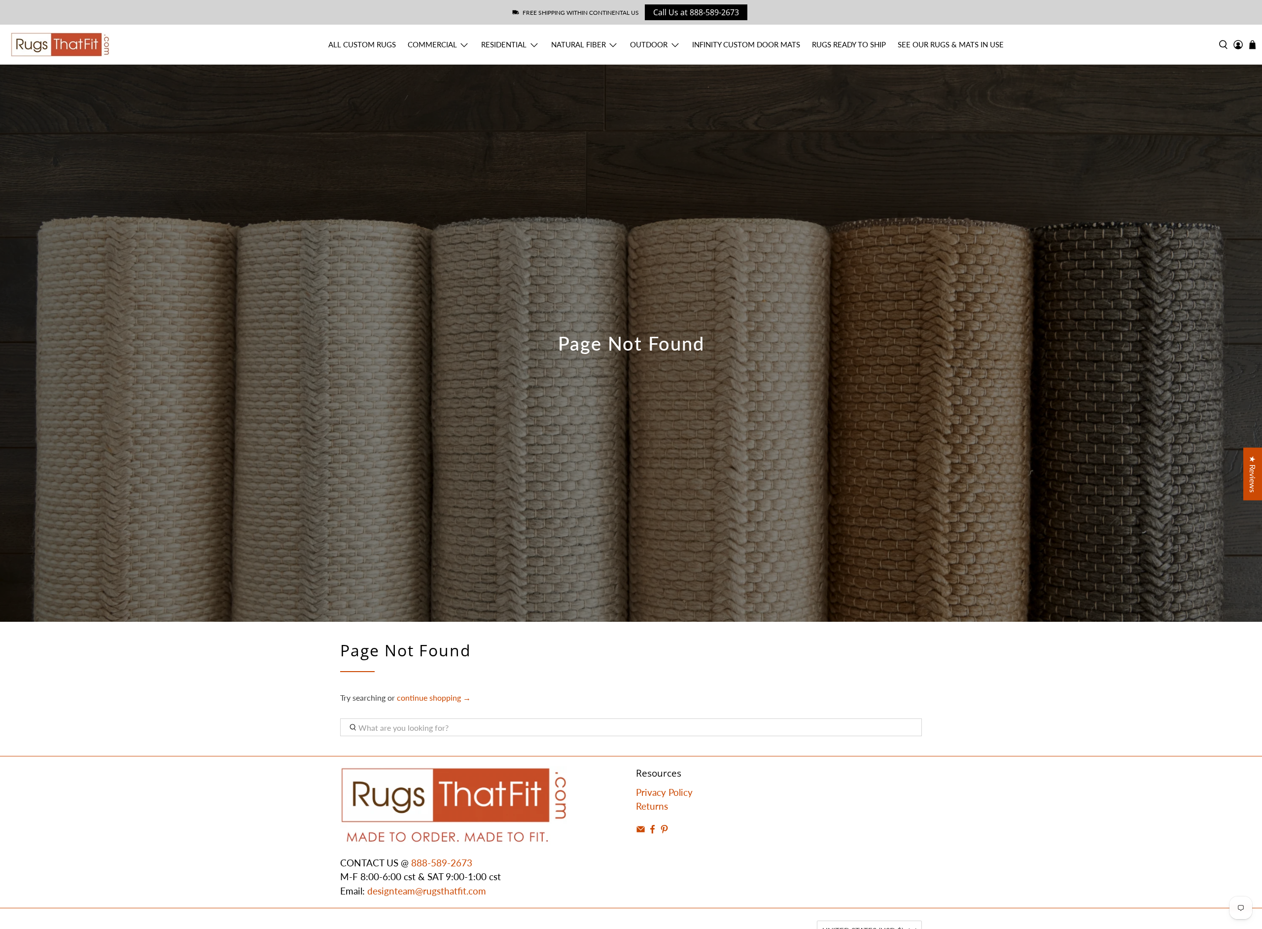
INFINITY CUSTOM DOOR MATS (746, 44)
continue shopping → (434, 697)
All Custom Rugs (362, 44)
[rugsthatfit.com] (60, 45)
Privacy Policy (664, 792)
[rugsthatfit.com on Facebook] (652, 830)
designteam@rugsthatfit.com (426, 890)
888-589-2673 (441, 862)
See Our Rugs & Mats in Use (951, 44)
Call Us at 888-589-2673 (696, 12)
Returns (652, 806)
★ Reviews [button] (1253, 474)
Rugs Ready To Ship (849, 44)
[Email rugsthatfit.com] (640, 830)
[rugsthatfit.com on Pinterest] (664, 830)
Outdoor (648, 44)
